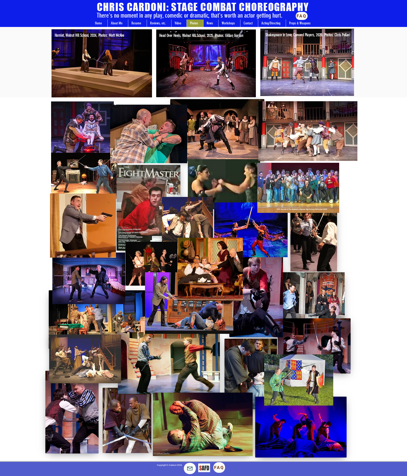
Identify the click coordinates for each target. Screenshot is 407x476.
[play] (141, 93)
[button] (102, 63)
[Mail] (190, 468)
